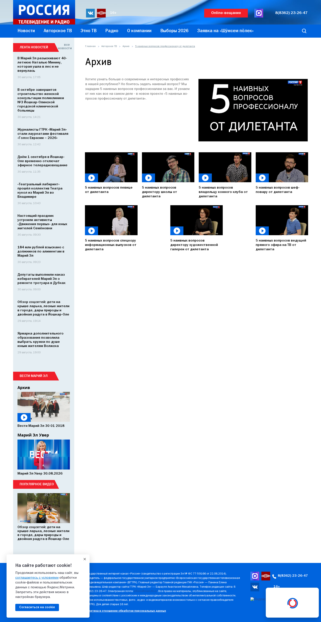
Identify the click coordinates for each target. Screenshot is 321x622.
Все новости (64, 46)
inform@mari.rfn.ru (145, 591)
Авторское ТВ (109, 46)
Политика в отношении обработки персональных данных (125, 611)
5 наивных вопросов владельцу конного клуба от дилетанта (223, 192)
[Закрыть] (84, 559)
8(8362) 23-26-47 (291, 13)
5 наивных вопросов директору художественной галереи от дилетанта (194, 245)
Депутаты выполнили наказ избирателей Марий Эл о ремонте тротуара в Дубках (41, 279)
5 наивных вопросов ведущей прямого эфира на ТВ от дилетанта (281, 245)
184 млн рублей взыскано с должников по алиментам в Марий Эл (40, 251)
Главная (90, 46)
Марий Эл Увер (33, 435)
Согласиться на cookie (37, 607)
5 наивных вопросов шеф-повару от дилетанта (278, 190)
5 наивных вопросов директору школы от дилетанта (159, 192)
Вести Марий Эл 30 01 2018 (40, 426)
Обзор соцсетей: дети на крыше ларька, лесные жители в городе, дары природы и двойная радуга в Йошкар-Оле (43, 533)
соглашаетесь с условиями (37, 577)
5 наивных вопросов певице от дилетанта (109, 190)
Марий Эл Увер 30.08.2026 (39, 473)
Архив (126, 46)
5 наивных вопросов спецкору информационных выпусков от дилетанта (110, 245)
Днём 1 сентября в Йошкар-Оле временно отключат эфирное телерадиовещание (42, 161)
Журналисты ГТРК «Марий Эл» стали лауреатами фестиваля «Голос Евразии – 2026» (42, 134)
